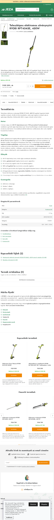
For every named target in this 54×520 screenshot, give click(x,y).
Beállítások (9, 517)
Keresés (37, 9)
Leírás (3, 102)
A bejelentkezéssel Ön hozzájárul (21, 466)
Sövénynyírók (48, 209)
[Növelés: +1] (33, 86)
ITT (26, 195)
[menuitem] (8, 15)
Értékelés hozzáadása (27, 280)
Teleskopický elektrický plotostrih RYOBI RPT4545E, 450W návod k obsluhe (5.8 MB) (25, 257)
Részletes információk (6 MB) (10, 260)
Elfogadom (44, 504)
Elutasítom (33, 504)
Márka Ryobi (31, 102)
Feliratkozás (43, 462)
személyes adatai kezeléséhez (28, 466)
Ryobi (17, 91)
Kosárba (43, 86)
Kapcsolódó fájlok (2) (13, 102)
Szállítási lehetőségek (48, 80)
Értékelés (23, 102)
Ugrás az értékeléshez (28, 31)
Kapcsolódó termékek (42, 102)
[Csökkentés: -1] (28, 86)
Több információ (5, 76)
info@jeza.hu (28, 489)
